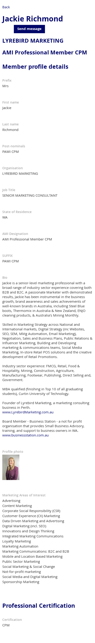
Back (6, 7)
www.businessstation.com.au (25, 435)
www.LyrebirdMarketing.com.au (27, 412)
